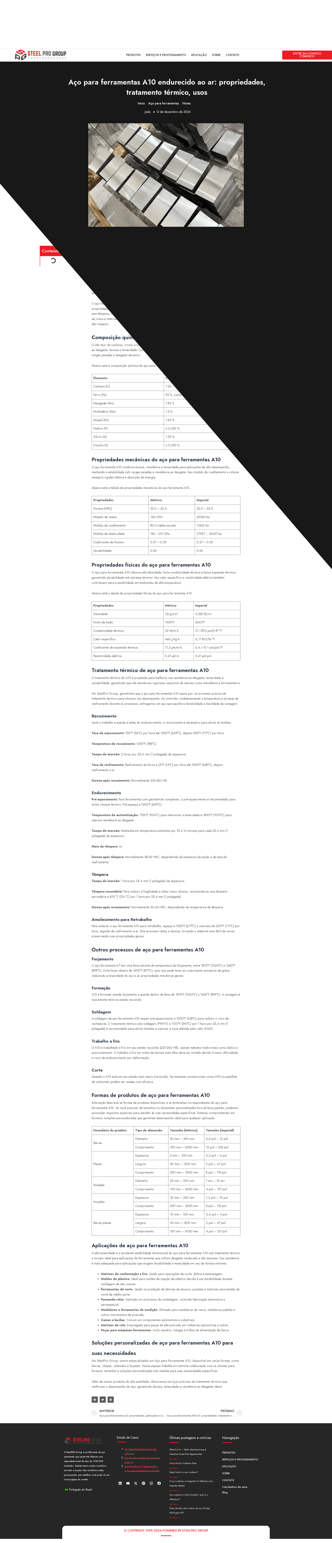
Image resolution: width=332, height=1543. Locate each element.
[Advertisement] (104, 24)
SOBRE (216, 55)
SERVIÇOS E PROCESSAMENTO (166, 55)
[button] (95, 1399)
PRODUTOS (133, 55)
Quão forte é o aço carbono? (183, 1472)
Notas (186, 103)
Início (141, 103)
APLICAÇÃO (199, 55)
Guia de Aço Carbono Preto (183, 1463)
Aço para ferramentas (163, 103)
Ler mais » (174, 1459)
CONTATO (232, 55)
